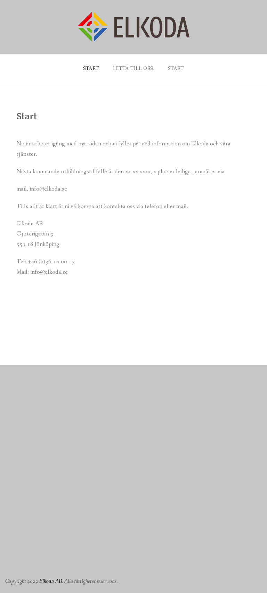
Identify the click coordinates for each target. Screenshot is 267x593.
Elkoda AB (50, 581)
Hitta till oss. (133, 68)
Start (91, 68)
